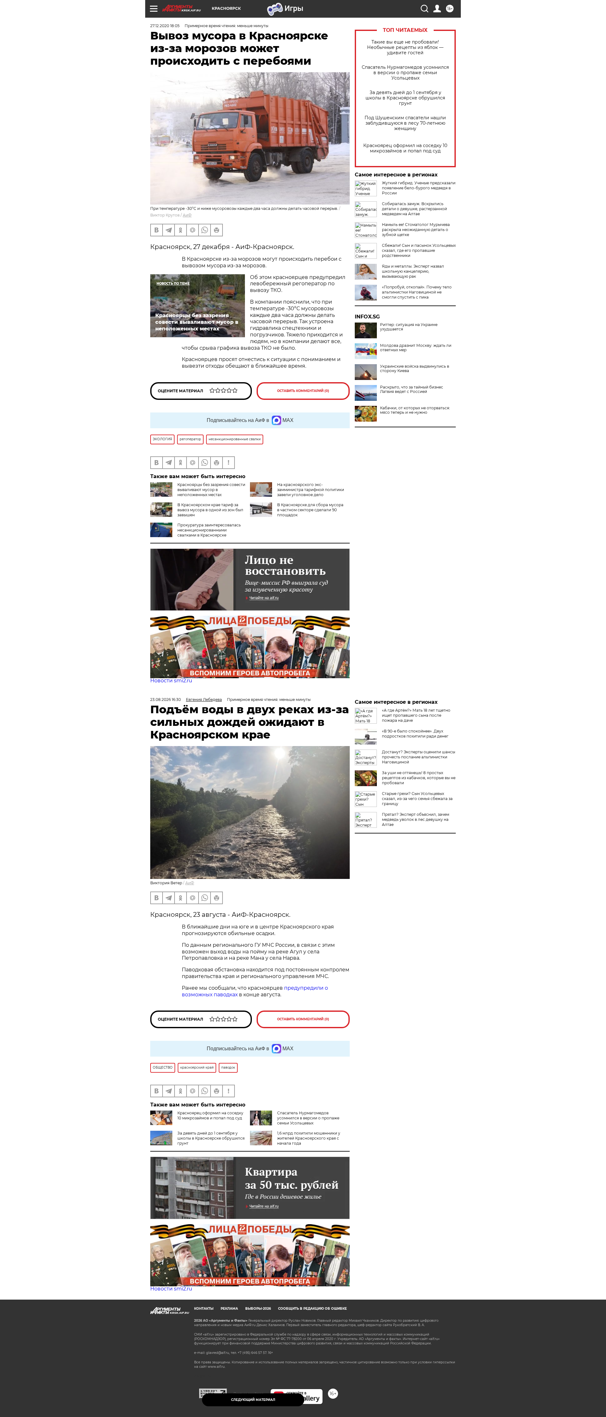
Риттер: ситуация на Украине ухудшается (408, 327)
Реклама (229, 1309)
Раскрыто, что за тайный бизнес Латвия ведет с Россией (411, 389)
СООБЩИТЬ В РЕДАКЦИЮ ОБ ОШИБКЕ (312, 1309)
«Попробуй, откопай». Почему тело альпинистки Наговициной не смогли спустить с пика (417, 292)
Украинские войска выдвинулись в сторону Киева (414, 368)
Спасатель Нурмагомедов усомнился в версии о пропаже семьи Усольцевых (405, 73)
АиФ (187, 215)
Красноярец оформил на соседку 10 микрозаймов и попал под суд (405, 148)
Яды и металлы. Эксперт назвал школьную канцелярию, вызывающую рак (413, 271)
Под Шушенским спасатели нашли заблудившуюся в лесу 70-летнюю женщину (405, 123)
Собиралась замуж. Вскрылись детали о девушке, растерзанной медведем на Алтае (414, 208)
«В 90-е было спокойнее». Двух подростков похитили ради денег (415, 733)
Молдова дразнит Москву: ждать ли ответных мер (415, 347)
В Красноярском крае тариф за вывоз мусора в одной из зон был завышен (210, 509)
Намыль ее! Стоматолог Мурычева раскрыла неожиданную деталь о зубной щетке (416, 229)
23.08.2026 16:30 (165, 699)
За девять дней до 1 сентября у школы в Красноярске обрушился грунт (405, 98)
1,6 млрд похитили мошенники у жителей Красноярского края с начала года (308, 1138)
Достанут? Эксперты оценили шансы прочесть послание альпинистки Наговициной (418, 757)
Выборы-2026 (258, 1309)
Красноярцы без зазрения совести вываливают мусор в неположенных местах (211, 489)
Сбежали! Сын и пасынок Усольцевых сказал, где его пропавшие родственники (419, 250)
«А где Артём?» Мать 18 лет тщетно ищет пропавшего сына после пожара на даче (416, 715)
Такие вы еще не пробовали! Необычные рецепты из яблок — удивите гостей (405, 47)
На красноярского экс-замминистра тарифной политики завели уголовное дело (310, 489)
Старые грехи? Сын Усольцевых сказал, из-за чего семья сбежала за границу (417, 798)
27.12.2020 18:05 (165, 25)
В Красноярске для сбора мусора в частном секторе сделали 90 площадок (310, 509)
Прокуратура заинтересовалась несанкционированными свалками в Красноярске (209, 530)
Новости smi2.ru (171, 681)
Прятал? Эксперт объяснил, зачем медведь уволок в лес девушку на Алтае (415, 819)
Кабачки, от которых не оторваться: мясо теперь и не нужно (415, 410)
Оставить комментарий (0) (303, 391)
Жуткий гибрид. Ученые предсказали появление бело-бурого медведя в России (418, 188)
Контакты (203, 1309)
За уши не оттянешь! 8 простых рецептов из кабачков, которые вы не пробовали (418, 777)
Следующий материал (253, 1400)
